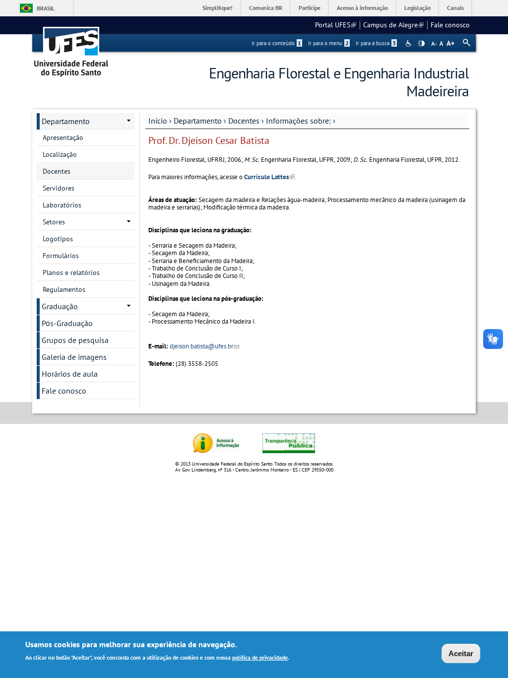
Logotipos (58, 238)
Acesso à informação (362, 7)
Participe (309, 7)
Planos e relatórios (71, 272)
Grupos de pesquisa (75, 340)
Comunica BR (265, 7)
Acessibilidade (409, 43)
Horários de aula (70, 374)
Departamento (198, 121)
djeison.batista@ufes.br (204, 346)
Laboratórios (62, 205)
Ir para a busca (376, 43)
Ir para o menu (328, 43)
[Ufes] (71, 48)
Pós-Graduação (67, 323)
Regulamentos (64, 289)
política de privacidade (260, 657)
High (421, 43)
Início (157, 121)
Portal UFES (335, 24)
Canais (455, 7)
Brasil (46, 8)
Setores (54, 221)
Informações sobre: (298, 121)
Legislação (417, 7)
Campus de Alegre (393, 24)
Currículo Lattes (269, 177)
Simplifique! (217, 7)
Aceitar (460, 653)
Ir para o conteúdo (276, 43)
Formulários (61, 255)
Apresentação (63, 137)
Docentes (243, 121)
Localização (60, 154)
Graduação (60, 306)
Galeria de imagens (74, 357)
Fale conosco (450, 24)
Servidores (58, 188)
